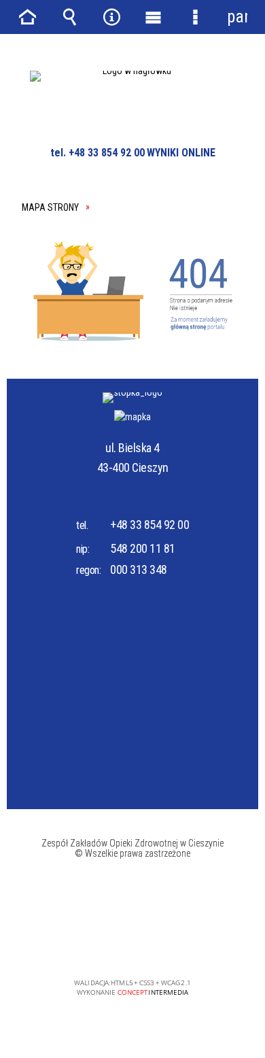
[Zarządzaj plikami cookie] (242, 933)
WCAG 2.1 (176, 943)
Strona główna (28, 17)
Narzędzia (111, 17)
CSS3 (133, 944)
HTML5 (112, 944)
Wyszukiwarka (70, 17)
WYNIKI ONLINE (181, 152)
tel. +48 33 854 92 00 (97, 152)
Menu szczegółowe (196, 17)
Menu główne (153, 17)
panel (237, 17)
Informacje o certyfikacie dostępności (133, 895)
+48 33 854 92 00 (149, 524)
